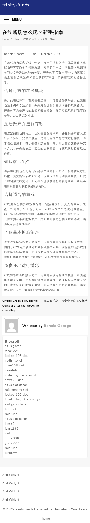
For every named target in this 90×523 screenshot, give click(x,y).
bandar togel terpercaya (22, 399)
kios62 (10, 423)
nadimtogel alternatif (20, 375)
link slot (10, 409)
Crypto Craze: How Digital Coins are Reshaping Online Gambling (21, 305)
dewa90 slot (14, 380)
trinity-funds (16, 4)
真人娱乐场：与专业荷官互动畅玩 (66, 300)
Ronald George (14, 53)
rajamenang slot (17, 389)
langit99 (11, 453)
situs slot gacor (16, 385)
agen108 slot (14, 365)
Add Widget (11, 475)
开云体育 (49, 72)
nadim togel (13, 360)
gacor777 (12, 443)
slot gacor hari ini (17, 404)
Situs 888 (12, 438)
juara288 (11, 428)
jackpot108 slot (16, 355)
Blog (33, 53)
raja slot (11, 414)
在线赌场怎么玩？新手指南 (32, 32)
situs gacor (13, 346)
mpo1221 (12, 351)
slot (7, 433)
